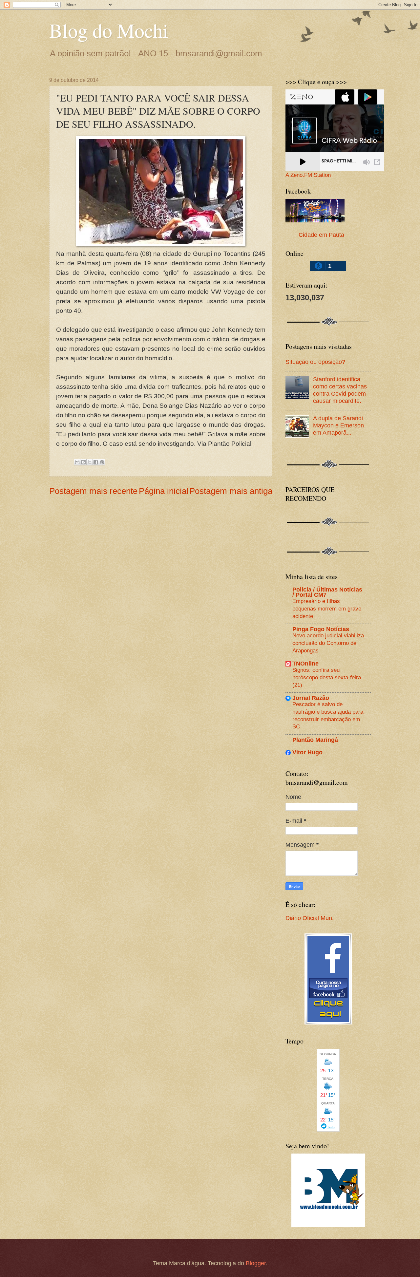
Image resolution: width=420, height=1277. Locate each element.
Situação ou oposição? (315, 361)
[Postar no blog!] (83, 462)
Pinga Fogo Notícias (320, 629)
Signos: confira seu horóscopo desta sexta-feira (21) (326, 677)
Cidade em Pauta (321, 234)
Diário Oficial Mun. (309, 917)
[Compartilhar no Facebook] (96, 462)
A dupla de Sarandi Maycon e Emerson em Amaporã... (338, 425)
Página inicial (163, 491)
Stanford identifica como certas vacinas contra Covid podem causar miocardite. (340, 390)
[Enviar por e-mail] (77, 462)
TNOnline (305, 663)
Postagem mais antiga (230, 491)
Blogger (256, 1263)
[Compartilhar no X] (89, 462)
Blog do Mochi (108, 30)
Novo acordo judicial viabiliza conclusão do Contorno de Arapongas (328, 642)
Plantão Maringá (315, 739)
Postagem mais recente (93, 491)
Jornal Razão (310, 697)
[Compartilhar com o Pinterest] (102, 462)
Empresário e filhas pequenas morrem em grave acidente (326, 608)
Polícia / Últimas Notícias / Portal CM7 (327, 592)
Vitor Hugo (307, 752)
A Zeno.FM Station (308, 175)
